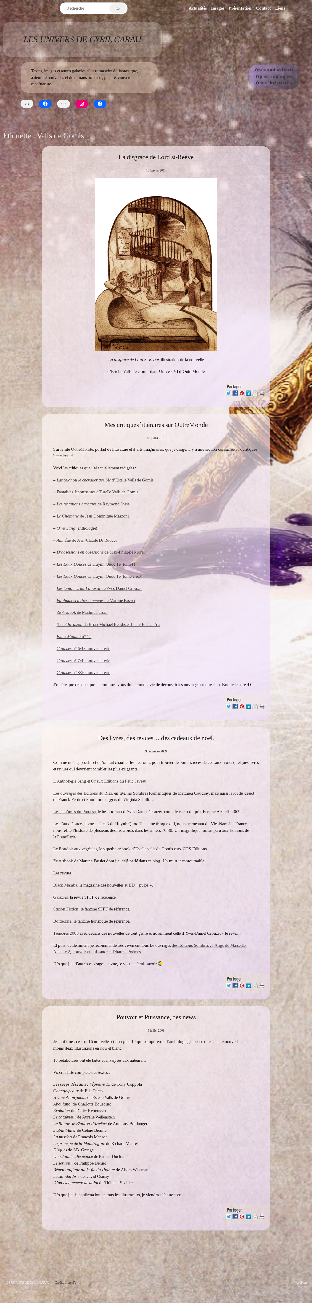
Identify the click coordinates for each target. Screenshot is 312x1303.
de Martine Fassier (96, 600)
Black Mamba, (65, 885)
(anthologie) (77, 528)
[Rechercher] (118, 8)
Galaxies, (61, 897)
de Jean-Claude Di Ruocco (87, 540)
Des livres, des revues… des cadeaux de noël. (156, 737)
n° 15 (74, 636)
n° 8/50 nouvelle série (83, 672)
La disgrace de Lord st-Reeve (156, 157)
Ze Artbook (63, 860)
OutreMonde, (82, 449)
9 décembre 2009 (156, 751)
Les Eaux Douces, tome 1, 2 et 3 (81, 823)
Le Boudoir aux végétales (75, 848)
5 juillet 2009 (156, 1030)
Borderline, (62, 921)
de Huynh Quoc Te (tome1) (96, 564)
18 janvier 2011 (156, 170)
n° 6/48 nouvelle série (83, 648)
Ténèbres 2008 (66, 933)
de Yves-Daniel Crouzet (99, 588)
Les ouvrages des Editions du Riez (82, 793)
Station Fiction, (66, 909)
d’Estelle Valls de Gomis (105, 480)
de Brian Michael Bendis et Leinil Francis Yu (108, 624)
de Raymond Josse (93, 504)
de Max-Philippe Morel (101, 552)
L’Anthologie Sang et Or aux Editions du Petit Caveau (99, 781)
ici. (71, 455)
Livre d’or (71, 1282)
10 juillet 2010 (156, 438)
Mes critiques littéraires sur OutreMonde (156, 424)
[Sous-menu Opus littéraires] (291, 83)
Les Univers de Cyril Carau (82, 39)
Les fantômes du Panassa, (75, 811)
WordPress (300, 1282)
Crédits (59, 1282)
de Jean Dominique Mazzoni (93, 516)
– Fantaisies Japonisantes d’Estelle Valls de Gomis (95, 491)
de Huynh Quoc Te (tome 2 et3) (99, 576)
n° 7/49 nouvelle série (83, 660)
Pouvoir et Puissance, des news (156, 1017)
